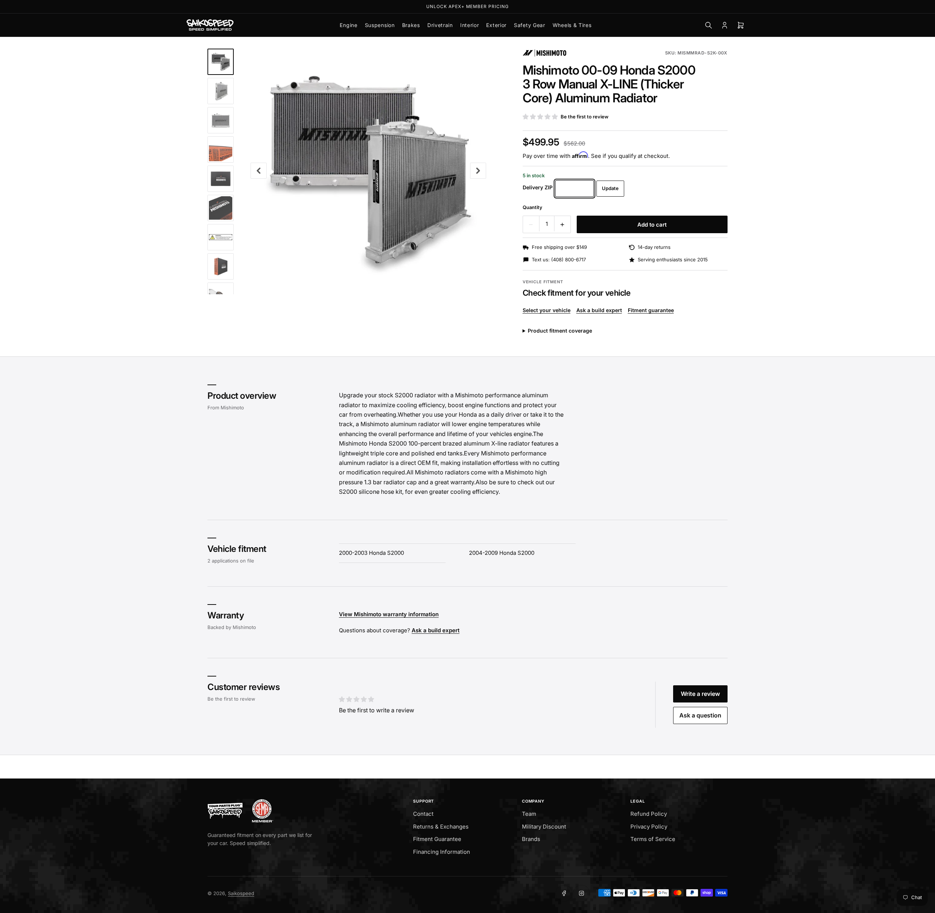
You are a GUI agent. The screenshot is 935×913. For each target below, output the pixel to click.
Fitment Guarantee (437, 839)
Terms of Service (652, 839)
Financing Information (441, 851)
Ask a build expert (599, 310)
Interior (469, 25)
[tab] (220, 62)
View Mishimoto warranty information (389, 614)
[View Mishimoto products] (544, 53)
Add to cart (652, 224)
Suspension (380, 25)
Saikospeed (241, 893)
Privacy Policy (648, 826)
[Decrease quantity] (531, 224)
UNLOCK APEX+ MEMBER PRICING (467, 6)
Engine (348, 25)
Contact (423, 813)
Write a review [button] (700, 693)
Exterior (496, 25)
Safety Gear (529, 25)
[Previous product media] (259, 171)
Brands (531, 839)
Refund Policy (648, 813)
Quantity (532, 207)
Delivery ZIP (538, 187)
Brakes (411, 25)
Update (610, 188)
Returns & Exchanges (441, 826)
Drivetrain (440, 25)
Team (529, 813)
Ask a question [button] (700, 715)
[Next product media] (478, 171)
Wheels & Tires (572, 25)
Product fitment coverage (560, 330)
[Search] (709, 25)
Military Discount (544, 826)
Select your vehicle (546, 310)
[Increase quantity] (562, 224)
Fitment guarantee (651, 310)
